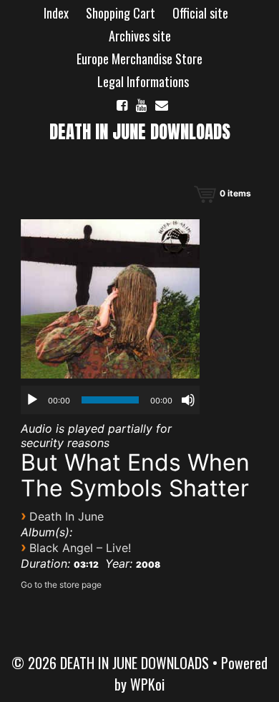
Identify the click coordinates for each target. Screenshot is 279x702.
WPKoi (147, 684)
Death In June (66, 516)
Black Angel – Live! (80, 548)
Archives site (140, 35)
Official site (200, 13)
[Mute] (188, 400)
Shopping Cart (120, 13)
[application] (110, 400)
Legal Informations (143, 81)
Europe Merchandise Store (139, 58)
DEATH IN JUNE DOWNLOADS (139, 132)
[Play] (32, 400)
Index (56, 13)
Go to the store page (61, 584)
